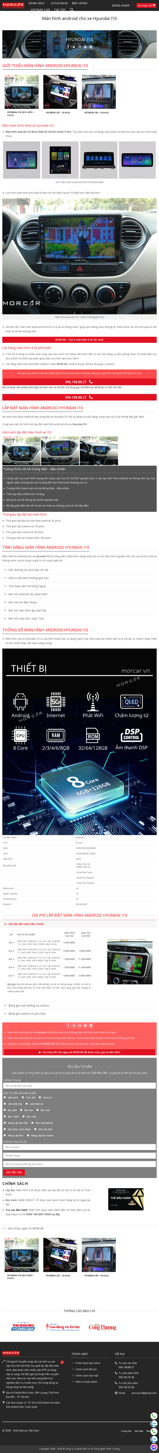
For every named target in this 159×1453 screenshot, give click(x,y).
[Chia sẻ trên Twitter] (74, 47)
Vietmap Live (40, 10)
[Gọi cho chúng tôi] (91, 382)
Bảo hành (80, 3)
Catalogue (59, 3)
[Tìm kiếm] (71, 9)
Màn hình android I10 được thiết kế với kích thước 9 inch (38, 131)
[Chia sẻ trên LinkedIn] (90, 47)
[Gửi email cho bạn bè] (79, 47)
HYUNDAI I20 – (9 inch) (58, 112)
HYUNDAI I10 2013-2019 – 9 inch (20, 114)
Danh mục (37, 3)
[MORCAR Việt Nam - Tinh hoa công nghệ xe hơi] (13, 5)
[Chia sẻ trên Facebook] (68, 47)
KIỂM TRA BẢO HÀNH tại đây (43, 1214)
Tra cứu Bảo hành (17, 1210)
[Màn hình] (153, 1431)
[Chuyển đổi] (5, 570)
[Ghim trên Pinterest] (85, 47)
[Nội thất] (153, 1415)
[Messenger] (153, 1447)
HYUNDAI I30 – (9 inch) (96, 112)
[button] (121, 5)
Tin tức (60, 10)
